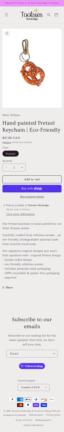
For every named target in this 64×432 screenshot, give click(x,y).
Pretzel (10, 154)
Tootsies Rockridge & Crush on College (32, 410)
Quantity (7, 161)
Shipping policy (43, 419)
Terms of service (24, 419)
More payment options (32, 196)
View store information (20, 214)
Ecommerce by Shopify (14, 415)
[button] (6, 14)
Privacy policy (53, 414)
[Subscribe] (53, 354)
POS (54, 410)
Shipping (6, 142)
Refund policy (36, 414)
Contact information (33, 425)
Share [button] (9, 287)
